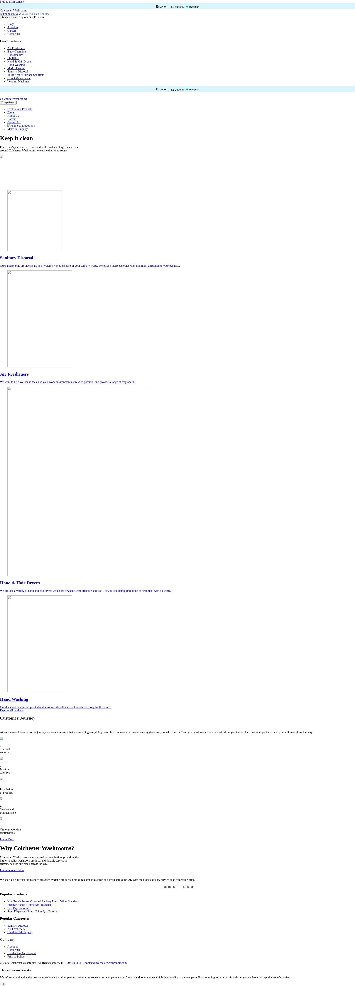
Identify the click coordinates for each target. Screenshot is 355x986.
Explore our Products (19, 109)
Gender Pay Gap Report (21, 953)
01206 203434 (19, 13)
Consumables (15, 54)
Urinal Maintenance (19, 78)
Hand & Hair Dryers (19, 61)
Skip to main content (12, 1)
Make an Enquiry (39, 13)
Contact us (13, 34)
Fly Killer (13, 58)
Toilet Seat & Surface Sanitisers (25, 74)
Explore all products (11, 710)
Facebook (168, 886)
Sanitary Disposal (17, 71)
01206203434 (26, 125)
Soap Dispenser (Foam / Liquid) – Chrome (32, 911)
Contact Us (14, 122)
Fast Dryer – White (18, 908)
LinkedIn (189, 886)
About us (12, 27)
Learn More (7, 839)
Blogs (10, 24)
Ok (3, 984)
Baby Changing (16, 51)
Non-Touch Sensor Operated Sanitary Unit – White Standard (42, 901)
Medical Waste (16, 68)
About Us (13, 115)
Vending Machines (18, 81)
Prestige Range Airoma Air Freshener (29, 904)
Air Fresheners (16, 48)
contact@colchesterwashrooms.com (106, 962)
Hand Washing (16, 64)
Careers (11, 30)
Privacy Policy (15, 956)
